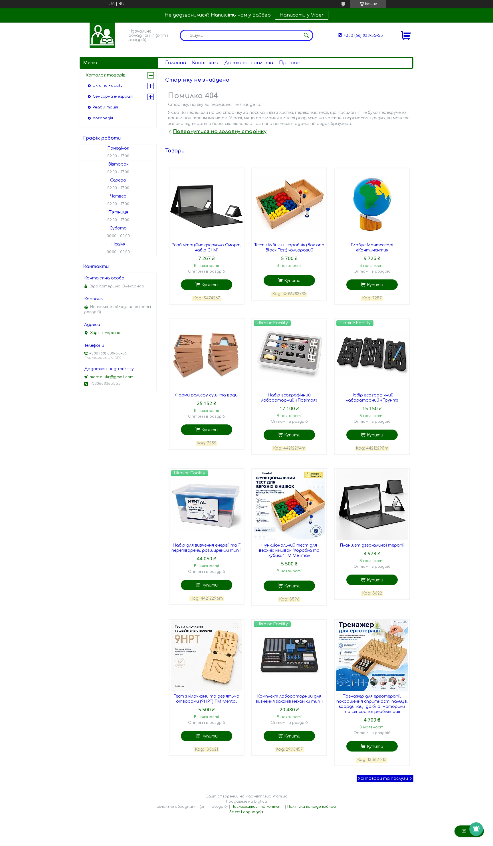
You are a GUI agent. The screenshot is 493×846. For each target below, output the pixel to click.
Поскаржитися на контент (257, 807)
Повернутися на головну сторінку (219, 131)
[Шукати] (306, 35)
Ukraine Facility (107, 86)
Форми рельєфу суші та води (206, 395)
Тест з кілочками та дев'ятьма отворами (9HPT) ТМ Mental (206, 699)
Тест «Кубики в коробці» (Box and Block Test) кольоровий (289, 247)
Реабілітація (105, 107)
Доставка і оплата (248, 62)
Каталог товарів (106, 75)
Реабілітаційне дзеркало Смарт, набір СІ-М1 (206, 247)
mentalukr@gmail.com (112, 377)
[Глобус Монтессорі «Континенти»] (372, 204)
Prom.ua (280, 796)
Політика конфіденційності (313, 807)
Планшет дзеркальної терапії (372, 545)
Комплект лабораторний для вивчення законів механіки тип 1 (289, 699)
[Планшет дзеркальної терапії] (372, 504)
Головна (175, 62)
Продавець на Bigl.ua (246, 801)
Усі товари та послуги (383, 778)
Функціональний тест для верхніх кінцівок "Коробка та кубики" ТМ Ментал (289, 550)
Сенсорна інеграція (113, 96)
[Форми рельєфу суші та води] (206, 354)
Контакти (205, 62)
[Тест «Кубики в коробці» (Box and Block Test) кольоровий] (289, 204)
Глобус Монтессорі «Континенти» (372, 247)
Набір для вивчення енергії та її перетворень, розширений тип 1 (206, 548)
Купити (209, 285)
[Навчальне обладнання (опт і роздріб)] (102, 35)
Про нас (289, 62)
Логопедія (103, 118)
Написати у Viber (302, 15)
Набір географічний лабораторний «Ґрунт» (372, 397)
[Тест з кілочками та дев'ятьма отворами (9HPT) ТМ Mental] (206, 655)
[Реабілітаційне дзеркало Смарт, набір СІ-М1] (206, 204)
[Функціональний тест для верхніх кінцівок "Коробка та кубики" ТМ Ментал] (289, 504)
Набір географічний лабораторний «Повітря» (289, 397)
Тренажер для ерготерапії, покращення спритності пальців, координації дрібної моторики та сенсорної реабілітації (372, 704)
